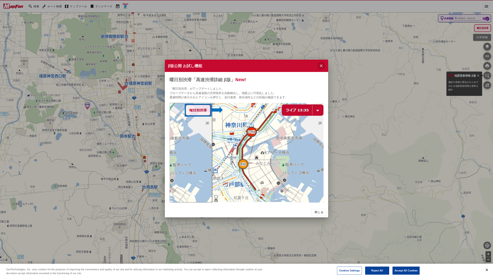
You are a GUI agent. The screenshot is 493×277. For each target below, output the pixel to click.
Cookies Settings (349, 270)
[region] (246, 270)
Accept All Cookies (406, 270)
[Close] (487, 270)
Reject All (377, 270)
